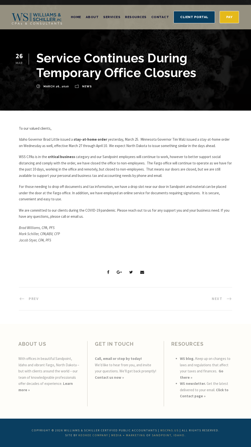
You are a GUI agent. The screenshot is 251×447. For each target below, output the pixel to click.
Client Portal (194, 17)
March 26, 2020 (56, 86)
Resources (136, 17)
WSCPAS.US (169, 430)
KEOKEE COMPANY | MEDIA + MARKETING (111, 435)
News (87, 86)
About (92, 17)
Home (76, 17)
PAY (229, 17)
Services (111, 17)
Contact (160, 17)
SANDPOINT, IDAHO (168, 435)
